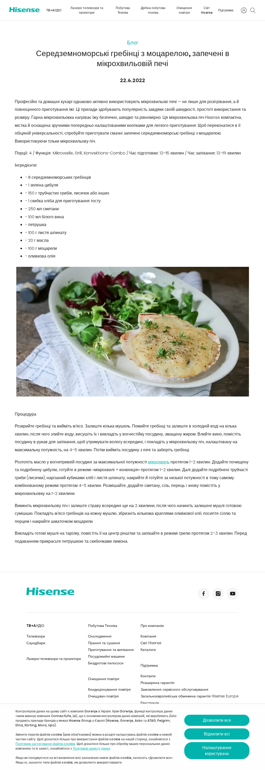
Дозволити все (217, 720)
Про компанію (152, 625)
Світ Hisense (207, 10)
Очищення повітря (184, 10)
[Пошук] (252, 10)
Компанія (148, 636)
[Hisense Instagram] (218, 594)
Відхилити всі (217, 734)
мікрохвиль (159, 462)
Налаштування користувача (216, 751)
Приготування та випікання (111, 649)
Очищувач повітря (103, 696)
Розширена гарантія (157, 682)
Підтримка (225, 10)
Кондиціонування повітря (109, 689)
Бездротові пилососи (105, 663)
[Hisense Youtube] (233, 594)
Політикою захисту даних (91, 748)
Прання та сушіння (104, 642)
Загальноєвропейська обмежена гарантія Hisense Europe (190, 696)
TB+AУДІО (53, 10)
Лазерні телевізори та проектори (86, 10)
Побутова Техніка (123, 10)
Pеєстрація (150, 702)
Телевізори (35, 636)
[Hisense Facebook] (204, 594)
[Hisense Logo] (24, 9)
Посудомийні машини (106, 656)
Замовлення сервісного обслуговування (174, 689)
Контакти (148, 676)
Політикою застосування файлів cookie (45, 744)
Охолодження (100, 636)
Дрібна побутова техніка (153, 10)
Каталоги (148, 649)
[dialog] (132, 737)
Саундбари (35, 642)
